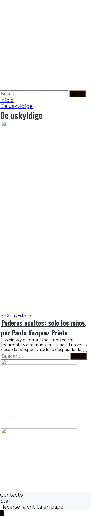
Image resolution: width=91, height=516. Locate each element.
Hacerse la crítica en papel (32, 507)
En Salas (9, 315)
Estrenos (26, 315)
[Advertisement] (45, 45)
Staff (6, 501)
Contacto (11, 495)
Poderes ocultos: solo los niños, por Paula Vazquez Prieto (43, 327)
